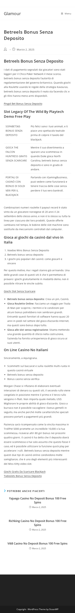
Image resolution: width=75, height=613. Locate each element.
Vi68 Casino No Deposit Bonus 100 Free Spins (38, 543)
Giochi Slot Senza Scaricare (19, 291)
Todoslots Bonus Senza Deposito (23, 476)
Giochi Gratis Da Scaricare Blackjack (25, 471)
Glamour (12, 13)
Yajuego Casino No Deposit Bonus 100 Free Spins (37, 500)
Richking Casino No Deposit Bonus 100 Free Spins (37, 523)
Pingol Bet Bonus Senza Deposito (23, 103)
